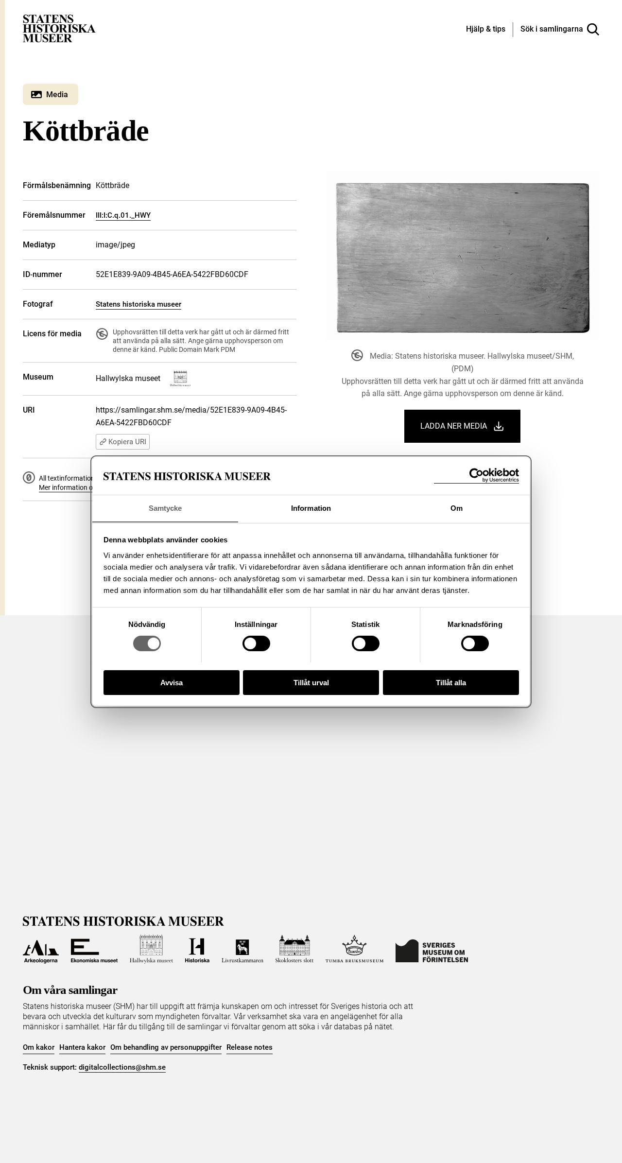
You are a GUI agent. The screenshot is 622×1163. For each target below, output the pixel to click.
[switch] (256, 643)
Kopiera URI (127, 441)
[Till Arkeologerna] (41, 949)
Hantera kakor (82, 1047)
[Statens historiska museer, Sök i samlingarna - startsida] (59, 28)
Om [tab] (456, 507)
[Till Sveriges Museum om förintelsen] (432, 949)
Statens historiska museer (138, 304)
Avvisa (171, 682)
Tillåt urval (311, 682)
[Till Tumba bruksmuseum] (355, 949)
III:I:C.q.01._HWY (123, 215)
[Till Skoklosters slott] (294, 949)
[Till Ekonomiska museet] (94, 949)
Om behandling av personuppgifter (166, 1047)
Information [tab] (311, 507)
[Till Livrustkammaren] (242, 949)
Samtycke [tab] (165, 507)
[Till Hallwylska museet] (151, 949)
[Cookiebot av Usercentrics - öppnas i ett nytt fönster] (476, 475)
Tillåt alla (451, 682)
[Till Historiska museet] (197, 949)
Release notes (249, 1047)
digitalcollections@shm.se (122, 1067)
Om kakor (38, 1047)
